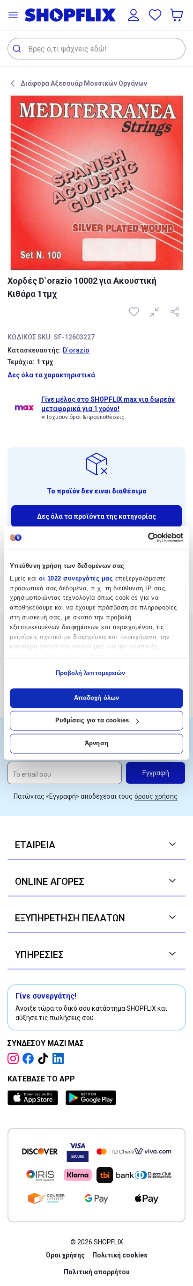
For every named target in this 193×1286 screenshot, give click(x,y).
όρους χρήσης (156, 796)
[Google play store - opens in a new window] (91, 1098)
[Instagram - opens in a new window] (14, 1058)
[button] (13, 15)
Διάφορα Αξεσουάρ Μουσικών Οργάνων (84, 83)
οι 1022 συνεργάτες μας (76, 578)
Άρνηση (96, 743)
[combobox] (96, 48)
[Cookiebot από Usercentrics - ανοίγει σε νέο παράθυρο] (142, 537)
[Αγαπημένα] (155, 15)
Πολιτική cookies (120, 1255)
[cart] (178, 15)
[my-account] (133, 15)
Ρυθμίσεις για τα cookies (92, 720)
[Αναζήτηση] (18, 48)
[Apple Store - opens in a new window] (34, 1098)
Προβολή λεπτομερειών (91, 673)
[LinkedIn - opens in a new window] (59, 1058)
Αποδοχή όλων (96, 697)
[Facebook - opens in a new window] (29, 1058)
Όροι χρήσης (65, 1255)
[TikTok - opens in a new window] (44, 1058)
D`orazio (76, 350)
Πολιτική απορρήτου (97, 1272)
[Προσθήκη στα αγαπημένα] (134, 311)
